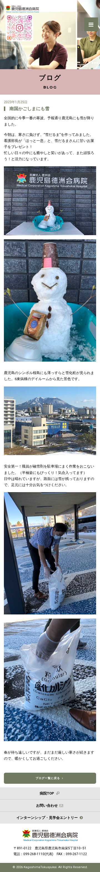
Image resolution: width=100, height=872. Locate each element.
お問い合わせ (47, 805)
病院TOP (47, 793)
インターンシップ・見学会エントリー (47, 818)
